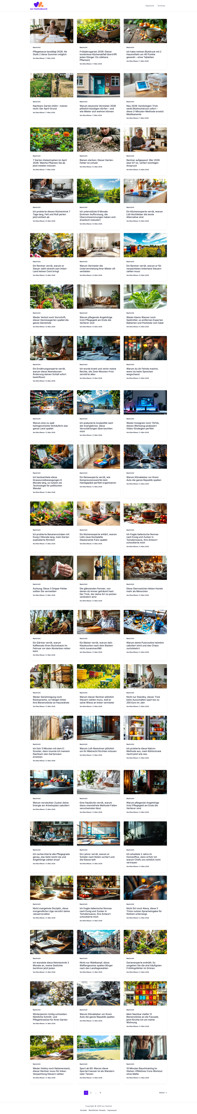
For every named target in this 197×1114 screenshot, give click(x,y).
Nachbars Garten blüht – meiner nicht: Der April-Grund (50, 107)
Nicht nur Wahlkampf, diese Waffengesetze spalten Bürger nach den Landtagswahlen (96, 965)
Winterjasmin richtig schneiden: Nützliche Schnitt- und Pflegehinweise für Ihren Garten (50, 1017)
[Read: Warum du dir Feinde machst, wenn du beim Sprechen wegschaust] (145, 348)
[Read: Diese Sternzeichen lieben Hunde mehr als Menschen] (145, 567)
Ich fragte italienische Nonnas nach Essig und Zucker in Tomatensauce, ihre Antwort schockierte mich (142, 538)
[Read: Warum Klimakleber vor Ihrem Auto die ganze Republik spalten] (145, 456)
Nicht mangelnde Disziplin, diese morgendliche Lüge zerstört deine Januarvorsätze (51, 911)
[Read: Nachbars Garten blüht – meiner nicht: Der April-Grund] (51, 85)
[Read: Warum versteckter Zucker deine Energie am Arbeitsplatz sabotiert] (51, 782)
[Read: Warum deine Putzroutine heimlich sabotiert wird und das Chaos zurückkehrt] (145, 622)
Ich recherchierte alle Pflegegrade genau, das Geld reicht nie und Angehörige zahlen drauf (51, 857)
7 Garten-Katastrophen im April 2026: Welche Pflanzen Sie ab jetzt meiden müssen (50, 163)
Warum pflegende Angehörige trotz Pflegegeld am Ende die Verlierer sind (96, 320)
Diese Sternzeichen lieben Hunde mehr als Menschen (144, 590)
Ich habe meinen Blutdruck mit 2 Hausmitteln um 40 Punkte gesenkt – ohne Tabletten (143, 54)
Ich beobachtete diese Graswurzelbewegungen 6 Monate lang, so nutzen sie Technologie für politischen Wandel (47, 483)
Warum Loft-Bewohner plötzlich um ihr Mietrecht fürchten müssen (98, 750)
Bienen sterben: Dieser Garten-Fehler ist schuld (97, 161)
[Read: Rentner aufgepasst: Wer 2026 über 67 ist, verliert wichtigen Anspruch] (145, 139)
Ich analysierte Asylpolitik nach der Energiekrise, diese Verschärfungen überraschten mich (96, 427)
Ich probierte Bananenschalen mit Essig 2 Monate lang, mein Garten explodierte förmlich (51, 537)
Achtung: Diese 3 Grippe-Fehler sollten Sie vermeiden (50, 590)
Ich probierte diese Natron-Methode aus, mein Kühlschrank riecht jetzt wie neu (143, 751)
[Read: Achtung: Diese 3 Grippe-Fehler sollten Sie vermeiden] (51, 567)
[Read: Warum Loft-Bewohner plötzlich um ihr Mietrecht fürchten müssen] (98, 728)
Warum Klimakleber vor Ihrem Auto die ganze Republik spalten (143, 478)
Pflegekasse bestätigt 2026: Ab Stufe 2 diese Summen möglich (50, 53)
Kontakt (83, 1110)
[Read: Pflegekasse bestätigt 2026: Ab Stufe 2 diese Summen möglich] (51, 31)
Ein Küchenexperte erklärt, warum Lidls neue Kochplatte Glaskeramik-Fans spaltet (98, 537)
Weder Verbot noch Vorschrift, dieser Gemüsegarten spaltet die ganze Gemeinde (51, 320)
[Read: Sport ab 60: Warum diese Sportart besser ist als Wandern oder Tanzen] (98, 1047)
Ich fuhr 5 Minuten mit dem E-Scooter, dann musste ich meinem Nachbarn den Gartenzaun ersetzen (51, 752)
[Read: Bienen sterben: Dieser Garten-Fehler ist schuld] (98, 139)
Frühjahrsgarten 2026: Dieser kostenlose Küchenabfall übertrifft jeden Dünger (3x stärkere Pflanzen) (98, 55)
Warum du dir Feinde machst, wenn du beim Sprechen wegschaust (142, 371)
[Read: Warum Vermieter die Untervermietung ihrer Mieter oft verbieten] (98, 245)
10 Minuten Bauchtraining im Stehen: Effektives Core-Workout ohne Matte (144, 1071)
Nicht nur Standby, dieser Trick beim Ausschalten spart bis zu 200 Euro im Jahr (143, 700)
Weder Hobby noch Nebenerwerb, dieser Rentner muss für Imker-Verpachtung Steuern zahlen (51, 1071)
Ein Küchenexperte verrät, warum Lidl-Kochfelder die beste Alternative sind (144, 214)
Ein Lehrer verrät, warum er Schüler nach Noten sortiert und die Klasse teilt (97, 857)
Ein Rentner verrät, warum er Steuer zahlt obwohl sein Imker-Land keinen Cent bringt (50, 268)
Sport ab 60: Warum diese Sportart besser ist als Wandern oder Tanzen (97, 1071)
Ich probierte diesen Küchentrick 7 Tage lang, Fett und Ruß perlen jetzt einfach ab (51, 214)
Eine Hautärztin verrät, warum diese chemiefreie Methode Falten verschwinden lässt (98, 805)
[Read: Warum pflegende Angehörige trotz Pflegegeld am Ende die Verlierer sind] (98, 296)
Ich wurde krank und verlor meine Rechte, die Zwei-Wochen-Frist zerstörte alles (98, 371)
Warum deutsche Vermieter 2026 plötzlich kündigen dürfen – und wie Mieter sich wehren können (98, 109)
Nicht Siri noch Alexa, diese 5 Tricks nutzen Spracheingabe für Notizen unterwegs (144, 911)
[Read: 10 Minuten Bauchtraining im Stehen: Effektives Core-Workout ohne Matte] (145, 1047)
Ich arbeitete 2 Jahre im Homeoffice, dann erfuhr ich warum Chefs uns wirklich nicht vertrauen (143, 858)
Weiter (163, 1092)
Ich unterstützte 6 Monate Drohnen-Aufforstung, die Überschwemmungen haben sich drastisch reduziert (98, 215)
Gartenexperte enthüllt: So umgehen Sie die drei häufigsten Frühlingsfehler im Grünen (144, 965)
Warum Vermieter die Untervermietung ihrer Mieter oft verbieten (97, 268)
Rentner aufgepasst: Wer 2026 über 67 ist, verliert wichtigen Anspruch (143, 163)
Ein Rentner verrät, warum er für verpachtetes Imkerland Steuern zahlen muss (143, 268)
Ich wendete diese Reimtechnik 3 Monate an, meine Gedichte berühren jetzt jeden (51, 965)
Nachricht (36, 47)
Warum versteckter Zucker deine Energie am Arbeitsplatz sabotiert (51, 804)
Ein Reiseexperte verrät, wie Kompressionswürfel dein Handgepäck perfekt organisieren (98, 480)
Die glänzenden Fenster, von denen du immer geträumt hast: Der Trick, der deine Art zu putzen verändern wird (98, 592)
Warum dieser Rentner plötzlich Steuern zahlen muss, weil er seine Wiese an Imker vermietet (97, 700)
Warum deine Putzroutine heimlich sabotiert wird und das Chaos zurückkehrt (145, 645)
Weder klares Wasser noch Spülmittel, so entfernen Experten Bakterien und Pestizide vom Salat (144, 320)
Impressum (112, 1110)
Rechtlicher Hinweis (97, 1110)
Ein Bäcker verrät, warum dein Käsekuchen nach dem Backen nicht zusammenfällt (96, 645)
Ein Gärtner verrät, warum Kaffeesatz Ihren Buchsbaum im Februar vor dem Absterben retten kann (51, 646)
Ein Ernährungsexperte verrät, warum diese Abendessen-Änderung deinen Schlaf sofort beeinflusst (49, 372)
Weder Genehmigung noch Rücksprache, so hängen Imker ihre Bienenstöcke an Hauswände (51, 700)
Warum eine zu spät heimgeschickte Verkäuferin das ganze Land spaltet (50, 426)
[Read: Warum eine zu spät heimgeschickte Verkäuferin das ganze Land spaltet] (51, 402)
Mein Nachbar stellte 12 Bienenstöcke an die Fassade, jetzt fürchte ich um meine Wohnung (142, 1018)
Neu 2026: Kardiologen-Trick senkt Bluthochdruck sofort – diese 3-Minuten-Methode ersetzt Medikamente (145, 110)
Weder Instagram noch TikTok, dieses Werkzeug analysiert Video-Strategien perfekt (142, 426)
